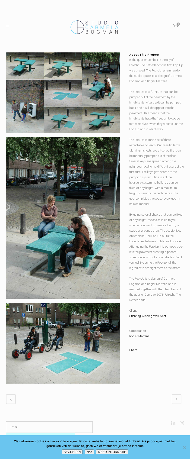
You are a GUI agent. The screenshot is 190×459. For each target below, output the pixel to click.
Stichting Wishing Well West (147, 316)
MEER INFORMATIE (112, 452)
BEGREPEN (72, 452)
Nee (89, 452)
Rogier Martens (139, 336)
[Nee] (184, 447)
